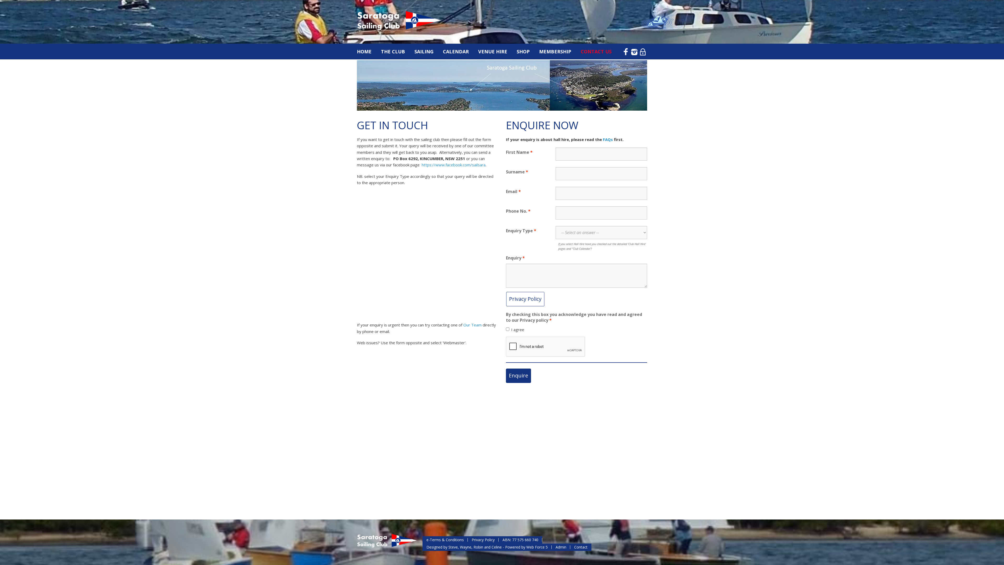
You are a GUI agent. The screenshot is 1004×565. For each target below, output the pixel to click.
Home (364, 51)
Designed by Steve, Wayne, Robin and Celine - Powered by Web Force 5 (487, 547)
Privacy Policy (525, 298)
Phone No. (516, 211)
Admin (561, 547)
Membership (555, 51)
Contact (580, 547)
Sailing (423, 51)
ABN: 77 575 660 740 (520, 539)
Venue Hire (492, 51)
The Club (393, 51)
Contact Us (596, 51)
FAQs (608, 139)
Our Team (473, 324)
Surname (515, 172)
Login (643, 51)
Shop (523, 51)
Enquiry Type (519, 231)
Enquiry (513, 258)
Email (511, 191)
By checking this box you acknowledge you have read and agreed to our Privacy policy (574, 317)
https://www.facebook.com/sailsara (454, 164)
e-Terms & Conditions (445, 539)
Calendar (456, 51)
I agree (517, 329)
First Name (517, 152)
